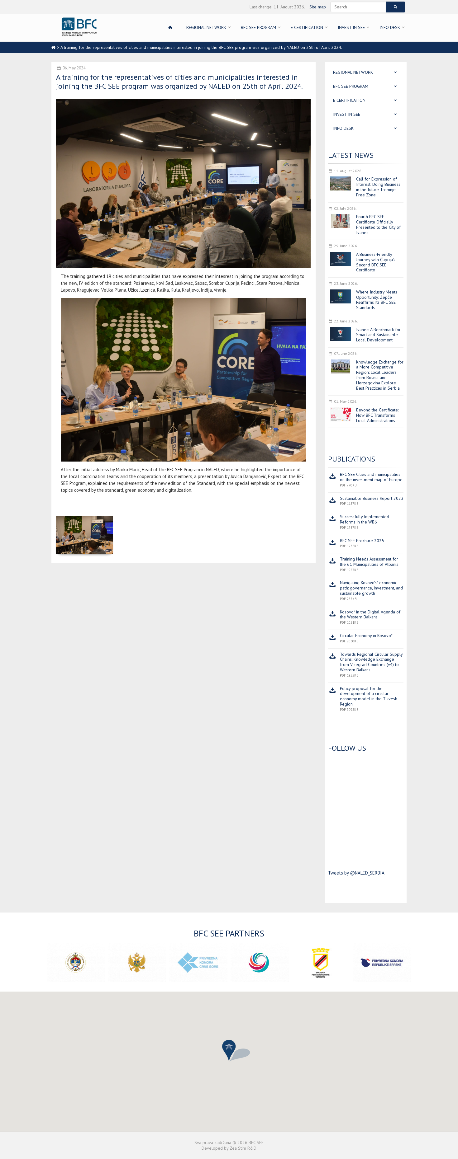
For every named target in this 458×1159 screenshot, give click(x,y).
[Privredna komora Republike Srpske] (382, 962)
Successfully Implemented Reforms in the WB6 (364, 519)
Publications (351, 459)
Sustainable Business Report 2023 (371, 498)
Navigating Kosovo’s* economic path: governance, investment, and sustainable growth (371, 588)
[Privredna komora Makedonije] (260, 962)
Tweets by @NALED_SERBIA (356, 873)
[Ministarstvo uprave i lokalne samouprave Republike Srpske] (76, 962)
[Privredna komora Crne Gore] (198, 962)
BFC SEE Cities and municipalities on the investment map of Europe (371, 477)
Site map (317, 7)
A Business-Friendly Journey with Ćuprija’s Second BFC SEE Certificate (375, 262)
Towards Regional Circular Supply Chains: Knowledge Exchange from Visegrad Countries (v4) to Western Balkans (371, 662)
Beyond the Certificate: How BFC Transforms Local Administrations (377, 415)
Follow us (347, 748)
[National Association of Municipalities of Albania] (321, 962)
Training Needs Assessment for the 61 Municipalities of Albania (369, 561)
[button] (229, 1051)
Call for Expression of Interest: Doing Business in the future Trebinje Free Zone (378, 186)
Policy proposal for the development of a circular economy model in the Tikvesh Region (368, 696)
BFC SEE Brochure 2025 (362, 540)
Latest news (351, 155)
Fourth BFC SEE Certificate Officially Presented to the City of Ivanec (378, 224)
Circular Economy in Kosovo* (366, 635)
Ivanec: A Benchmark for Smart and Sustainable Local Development (378, 335)
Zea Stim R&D (243, 1148)
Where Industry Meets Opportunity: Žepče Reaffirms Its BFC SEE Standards (376, 299)
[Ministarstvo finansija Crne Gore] (137, 962)
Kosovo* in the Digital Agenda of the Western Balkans (370, 614)
